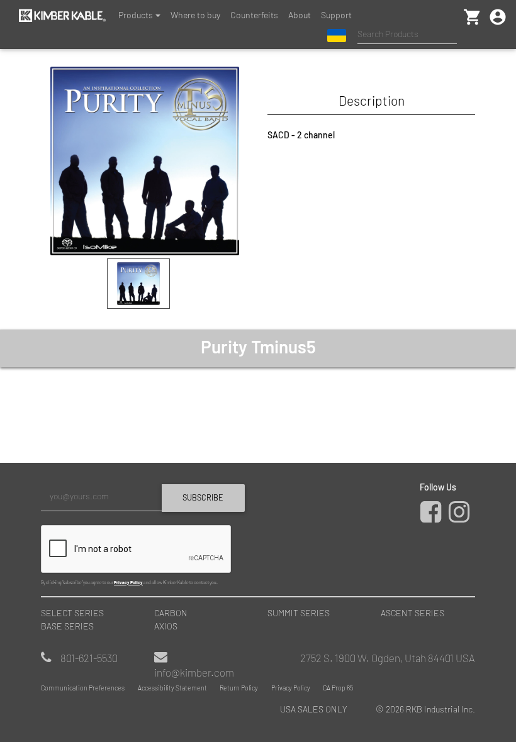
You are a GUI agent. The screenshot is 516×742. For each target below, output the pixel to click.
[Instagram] (462, 517)
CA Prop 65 (338, 688)
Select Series (72, 612)
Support (336, 14)
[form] (145, 533)
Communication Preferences (83, 688)
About (299, 14)
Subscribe (202, 497)
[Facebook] (433, 517)
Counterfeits (254, 14)
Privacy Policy (128, 582)
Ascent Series (412, 612)
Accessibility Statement (172, 688)
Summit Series (298, 612)
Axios (165, 626)
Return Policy (239, 688)
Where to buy (195, 14)
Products (135, 14)
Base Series (67, 626)
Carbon (171, 612)
